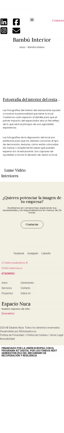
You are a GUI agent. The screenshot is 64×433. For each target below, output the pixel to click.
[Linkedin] (4, 22)
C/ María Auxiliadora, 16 (15, 262)
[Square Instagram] (4, 30)
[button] (31, 19)
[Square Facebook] (16, 22)
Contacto (58, 20)
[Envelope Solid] (16, 30)
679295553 (8, 273)
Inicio (22, 47)
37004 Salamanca (12, 268)
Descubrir (8, 313)
